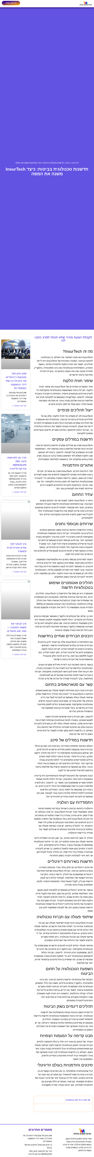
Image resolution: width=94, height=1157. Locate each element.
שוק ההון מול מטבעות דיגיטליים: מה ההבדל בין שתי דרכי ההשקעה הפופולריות (15, 380)
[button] (37, 1100)
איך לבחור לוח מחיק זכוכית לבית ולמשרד (16, 548)
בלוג (68, 163)
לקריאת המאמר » (19, 406)
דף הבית (75, 163)
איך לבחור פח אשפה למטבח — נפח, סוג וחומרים (16, 627)
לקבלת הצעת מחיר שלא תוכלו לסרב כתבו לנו (63, 339)
